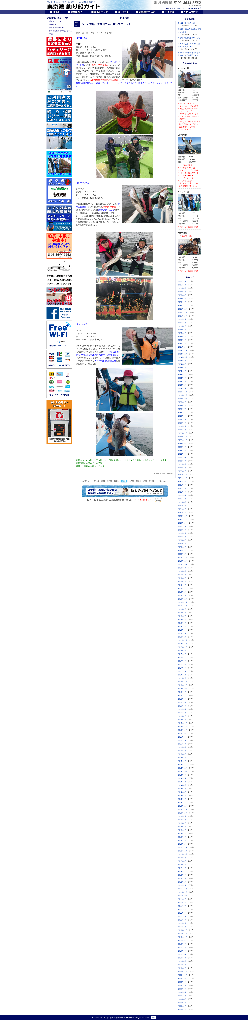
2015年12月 (182, 723)
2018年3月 (182, 630)
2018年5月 (182, 623)
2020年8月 (182, 530)
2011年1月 (182, 927)
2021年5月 (182, 499)
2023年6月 (182, 413)
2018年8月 (182, 613)
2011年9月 (182, 899)
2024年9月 (182, 361)
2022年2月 (182, 468)
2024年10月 (182, 357)
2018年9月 (182, 609)
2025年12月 (182, 309)
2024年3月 (182, 382)
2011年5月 (182, 913)
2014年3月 (182, 796)
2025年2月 (182, 344)
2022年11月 (182, 437)
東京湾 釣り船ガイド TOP (57, 18)
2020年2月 (182, 551)
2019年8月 (182, 571)
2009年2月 (182, 1006)
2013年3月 (182, 837)
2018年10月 (182, 606)
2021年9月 (182, 485)
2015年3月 (182, 754)
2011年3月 (182, 920)
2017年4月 (182, 668)
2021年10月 (182, 482)
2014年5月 (182, 789)
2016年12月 (182, 682)
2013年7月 (182, 823)
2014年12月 (182, 765)
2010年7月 (182, 948)
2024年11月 (182, 354)
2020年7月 (182, 533)
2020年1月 (182, 554)
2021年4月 (182, 502)
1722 (124, 481)
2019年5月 (182, 582)
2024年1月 (182, 388)
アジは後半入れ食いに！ (187, 23)
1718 (96, 481)
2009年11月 (182, 975)
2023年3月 (182, 423)
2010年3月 (182, 961)
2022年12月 (182, 433)
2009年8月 (182, 985)
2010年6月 (182, 951)
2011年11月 (182, 892)
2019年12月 (182, 558)
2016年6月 (182, 702)
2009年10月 (182, 979)
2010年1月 (182, 968)
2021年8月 (182, 488)
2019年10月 (182, 564)
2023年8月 (182, 406)
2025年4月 (182, 337)
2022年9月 (182, 444)
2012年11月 (182, 851)
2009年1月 (182, 1010)
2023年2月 (182, 426)
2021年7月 (182, 492)
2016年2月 (182, 716)
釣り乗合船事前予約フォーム (60, 31)
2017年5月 (182, 665)
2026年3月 (182, 299)
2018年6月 (182, 620)
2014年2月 (182, 799)
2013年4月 (182, 834)
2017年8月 (182, 654)
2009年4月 (182, 999)
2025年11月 (182, 312)
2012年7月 (182, 865)
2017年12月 (182, 640)
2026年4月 (182, 295)
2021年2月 (182, 509)
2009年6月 (182, 992)
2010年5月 (182, 954)
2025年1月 (182, 347)
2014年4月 (182, 792)
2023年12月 (182, 392)
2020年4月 (182, 544)
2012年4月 (182, 875)
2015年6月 (182, 744)
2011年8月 (182, 903)
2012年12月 (182, 847)
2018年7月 (182, 616)
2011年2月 (182, 923)
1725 (145, 481)
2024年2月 (182, 385)
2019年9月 (182, 568)
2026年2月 (182, 302)
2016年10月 (182, 689)
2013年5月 (182, 830)
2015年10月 (182, 730)
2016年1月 (182, 720)
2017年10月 (182, 647)
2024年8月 (182, 364)
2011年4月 (182, 916)
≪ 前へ (85, 481)
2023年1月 (182, 430)
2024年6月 (182, 371)
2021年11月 (182, 478)
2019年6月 (182, 578)
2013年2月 (182, 841)
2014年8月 (182, 778)
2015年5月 (182, 747)
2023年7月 (182, 409)
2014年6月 (182, 785)
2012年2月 (182, 882)
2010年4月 (182, 958)
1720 (109, 481)
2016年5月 (182, 706)
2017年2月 (182, 675)
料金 (51, 34)
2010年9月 (182, 941)
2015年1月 (182, 761)
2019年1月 (182, 595)
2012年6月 (182, 868)
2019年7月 (182, 575)
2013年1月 (182, 844)
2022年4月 (182, 461)
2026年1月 (182, 306)
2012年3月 (182, 878)
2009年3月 (182, 1003)
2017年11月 (182, 644)
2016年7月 (182, 699)
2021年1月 (182, 513)
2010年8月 (182, 944)
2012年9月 (182, 858)
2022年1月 (182, 471)
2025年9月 (182, 319)
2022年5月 (182, 457)
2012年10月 (182, 854)
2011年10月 (182, 896)
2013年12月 (182, 806)
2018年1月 (182, 637)
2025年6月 (182, 330)
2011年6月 (182, 910)
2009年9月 (182, 982)
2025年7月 (182, 326)
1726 (151, 481)
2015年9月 (182, 734)
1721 (116, 481)
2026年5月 (182, 292)
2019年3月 (182, 589)
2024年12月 (182, 350)
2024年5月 (182, 375)
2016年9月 (182, 692)
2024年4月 (182, 378)
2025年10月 (182, 316)
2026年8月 (182, 281)
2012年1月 (182, 885)
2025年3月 (182, 340)
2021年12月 (182, 475)
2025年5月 (182, 333)
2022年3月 (182, 464)
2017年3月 (182, 671)
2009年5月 (182, 996)
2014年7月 (182, 782)
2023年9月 (182, 402)
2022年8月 (182, 447)
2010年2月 (182, 965)
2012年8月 (182, 861)
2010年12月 (182, 930)
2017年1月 (182, 678)
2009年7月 (182, 989)
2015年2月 (182, 758)
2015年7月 (182, 740)
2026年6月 (182, 288)
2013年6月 (182, 827)
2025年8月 (182, 323)
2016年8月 (182, 696)
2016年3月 (182, 713)
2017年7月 (182, 658)
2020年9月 (182, 526)
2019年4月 (182, 585)
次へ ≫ (162, 481)
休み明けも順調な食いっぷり (189, 38)
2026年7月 (182, 285)
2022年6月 (182, 454)
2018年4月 (182, 627)
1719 (103, 481)
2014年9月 (182, 775)
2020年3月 (182, 547)
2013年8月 (182, 820)
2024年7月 (182, 368)
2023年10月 (182, 399)
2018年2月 (182, 633)
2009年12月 (182, 972)
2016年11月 (182, 685)
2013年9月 (182, 816)
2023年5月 (182, 416)
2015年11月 (182, 727)
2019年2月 (182, 592)
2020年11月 (182, 520)
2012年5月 (182, 872)
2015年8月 (182, 737)
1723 (131, 481)
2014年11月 (182, 768)
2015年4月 (182, 751)
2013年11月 (182, 809)
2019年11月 (182, 561)
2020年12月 (182, 516)
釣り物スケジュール (57, 28)
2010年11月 (182, 934)
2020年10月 (182, 523)
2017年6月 (182, 661)
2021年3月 (182, 506)
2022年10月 (182, 440)
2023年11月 (182, 395)
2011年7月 (182, 906)
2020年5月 (182, 540)
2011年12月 (182, 889)
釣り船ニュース (55, 21)
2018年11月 (182, 602)
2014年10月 (182, 772)
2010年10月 (182, 937)
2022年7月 (182, 451)
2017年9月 (182, 651)
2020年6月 (182, 537)
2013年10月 (182, 813)
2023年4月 (182, 419)
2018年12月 (182, 599)
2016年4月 (182, 709)
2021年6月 (182, 495)
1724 (138, 481)
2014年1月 (182, 803)
